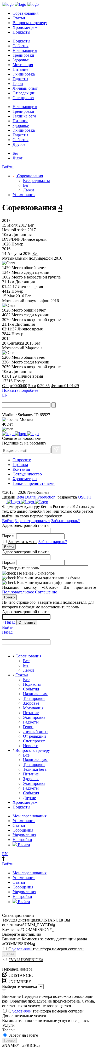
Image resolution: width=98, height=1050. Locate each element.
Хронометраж (25, 27)
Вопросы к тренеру (30, 22)
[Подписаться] (56, 449)
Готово (9, 597)
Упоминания (24, 194)
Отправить (27, 622)
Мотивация (23, 64)
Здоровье (21, 60)
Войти (8, 167)
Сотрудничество (27, 474)
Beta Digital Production (35, 497)
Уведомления (24, 835)
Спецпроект (23, 97)
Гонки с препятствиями (34, 483)
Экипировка (24, 74)
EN (5, 395)
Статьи (19, 18)
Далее (9, 954)
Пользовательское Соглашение (29, 592)
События (20, 46)
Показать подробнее (20, 390)
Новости (30, 745)
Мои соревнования (30, 816)
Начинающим (25, 50)
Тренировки (23, 55)
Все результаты (36, 180)
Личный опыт (25, 88)
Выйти (23, 845)
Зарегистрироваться (32, 520)
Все (26, 660)
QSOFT (84, 497)
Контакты (21, 469)
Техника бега (24, 116)
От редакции (24, 93)
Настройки (22, 839)
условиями (22, 949)
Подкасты (21, 32)
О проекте (22, 460)
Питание (20, 69)
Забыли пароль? (65, 520)
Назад (10, 622)
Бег (16, 153)
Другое (19, 144)
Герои (18, 83)
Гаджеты (20, 79)
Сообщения (23, 830)
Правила (20, 464)
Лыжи (18, 158)
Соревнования (25, 13)
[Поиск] (53, 405)
